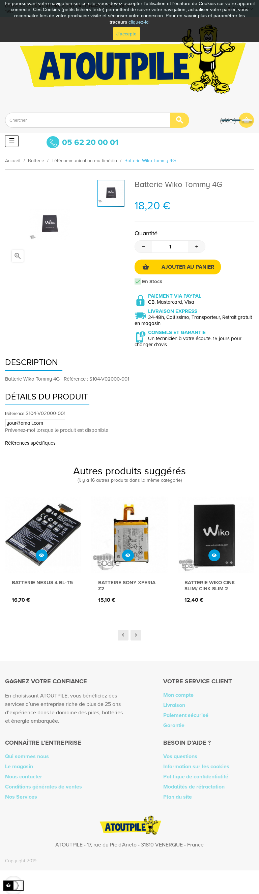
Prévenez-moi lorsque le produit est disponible (56, 430)
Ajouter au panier (188, 267)
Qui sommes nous (27, 756)
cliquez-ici (138, 22)
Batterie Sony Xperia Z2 (126, 585)
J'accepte (126, 33)
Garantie (173, 725)
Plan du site (177, 797)
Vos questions (180, 756)
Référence (14, 413)
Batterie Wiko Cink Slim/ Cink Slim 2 (209, 585)
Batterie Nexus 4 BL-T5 (42, 582)
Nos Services (21, 797)
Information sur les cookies (196, 766)
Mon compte (178, 695)
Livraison (174, 705)
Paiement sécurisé (185, 715)
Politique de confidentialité (195, 776)
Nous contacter (23, 776)
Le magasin (19, 766)
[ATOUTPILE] (129, 62)
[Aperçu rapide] (42, 555)
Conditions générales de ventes (43, 786)
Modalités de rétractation (194, 786)
